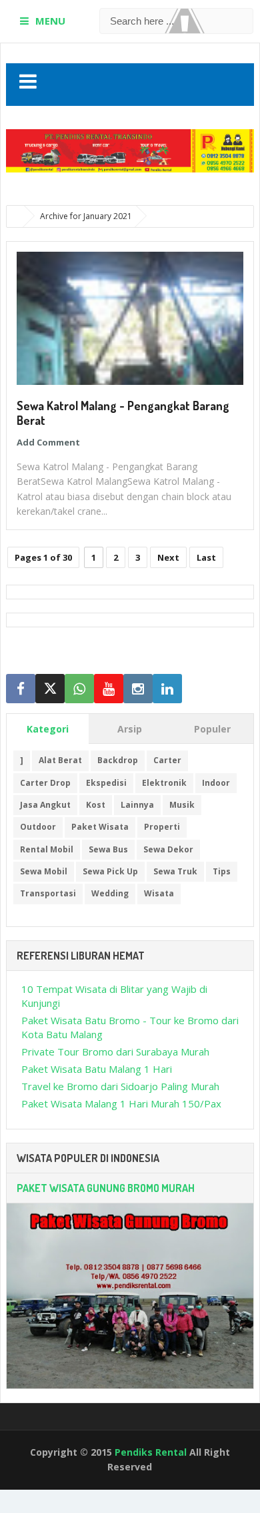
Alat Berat (60, 760)
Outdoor (38, 826)
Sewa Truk (175, 871)
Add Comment (48, 442)
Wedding (110, 893)
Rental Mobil (46, 849)
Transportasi (48, 893)
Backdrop (117, 760)
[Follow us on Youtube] (108, 689)
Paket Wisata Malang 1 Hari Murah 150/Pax (121, 1103)
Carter (167, 760)
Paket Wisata (100, 826)
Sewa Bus (108, 849)
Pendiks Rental (151, 1452)
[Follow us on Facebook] (20, 689)
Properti (162, 826)
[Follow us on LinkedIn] (167, 689)
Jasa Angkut (45, 804)
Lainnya (137, 804)
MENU (50, 20)
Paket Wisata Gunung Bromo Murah (106, 1188)
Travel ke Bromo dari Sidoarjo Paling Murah (120, 1086)
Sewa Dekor (168, 849)
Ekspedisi (106, 782)
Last (206, 557)
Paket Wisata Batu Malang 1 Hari (96, 1068)
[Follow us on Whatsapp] (79, 689)
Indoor (216, 782)
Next (168, 557)
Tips (222, 871)
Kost (95, 804)
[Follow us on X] (50, 689)
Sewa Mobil (43, 871)
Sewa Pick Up (110, 871)
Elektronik (164, 782)
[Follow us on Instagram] (138, 689)
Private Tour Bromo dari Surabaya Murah (115, 1051)
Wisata (159, 893)
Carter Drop (45, 782)
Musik (182, 804)
